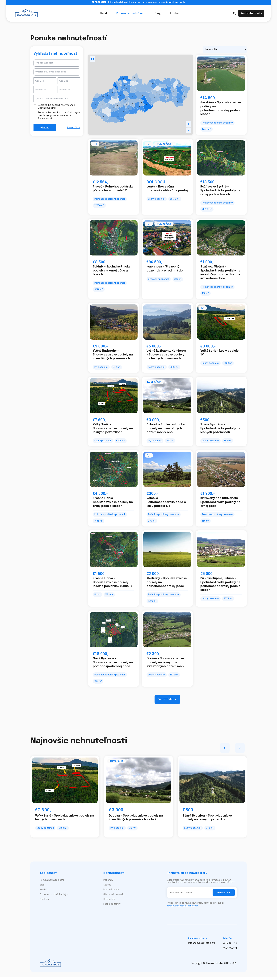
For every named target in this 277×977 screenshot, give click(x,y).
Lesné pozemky (111, 904)
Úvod (103, 13)
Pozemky (108, 880)
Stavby (107, 885)
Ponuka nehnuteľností (130, 13)
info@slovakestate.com (201, 943)
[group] (64, 797)
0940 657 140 (230, 943)
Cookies (44, 899)
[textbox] (56, 62)
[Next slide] (240, 748)
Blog (157, 13)
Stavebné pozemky (114, 894)
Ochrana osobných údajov (54, 894)
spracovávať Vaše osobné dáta (182, 906)
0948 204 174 (230, 948)
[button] (188, 124)
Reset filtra (73, 128)
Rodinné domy (111, 890)
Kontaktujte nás (251, 13)
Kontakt (175, 13)
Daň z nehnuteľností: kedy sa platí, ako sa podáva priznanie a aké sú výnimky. (139, 2)
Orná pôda (109, 899)
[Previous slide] (225, 748)
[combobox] (57, 63)
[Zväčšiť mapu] (92, 59)
